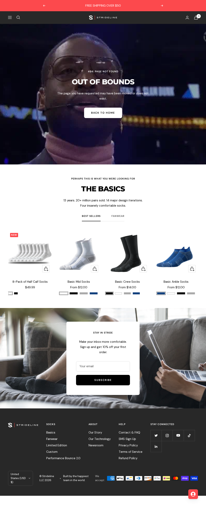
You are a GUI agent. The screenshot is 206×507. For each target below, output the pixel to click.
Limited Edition (56, 445)
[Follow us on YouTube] (178, 435)
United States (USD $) (18, 478)
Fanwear (117, 216)
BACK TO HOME (103, 112)
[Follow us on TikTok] (189, 435)
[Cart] (196, 17)
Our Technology (100, 439)
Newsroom (96, 445)
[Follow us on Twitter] (156, 435)
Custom (52, 452)
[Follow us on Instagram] (167, 435)
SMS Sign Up (127, 439)
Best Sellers (91, 216)
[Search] (18, 17)
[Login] (187, 17)
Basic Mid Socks (79, 282)
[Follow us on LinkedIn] (156, 446)
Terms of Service (130, 452)
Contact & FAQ (129, 432)
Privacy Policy (128, 445)
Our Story (95, 432)
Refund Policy (128, 458)
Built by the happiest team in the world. (76, 478)
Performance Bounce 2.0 (63, 458)
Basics (50, 432)
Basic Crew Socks (127, 282)
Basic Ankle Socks (176, 282)
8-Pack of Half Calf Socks (30, 282)
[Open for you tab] (193, 494)
